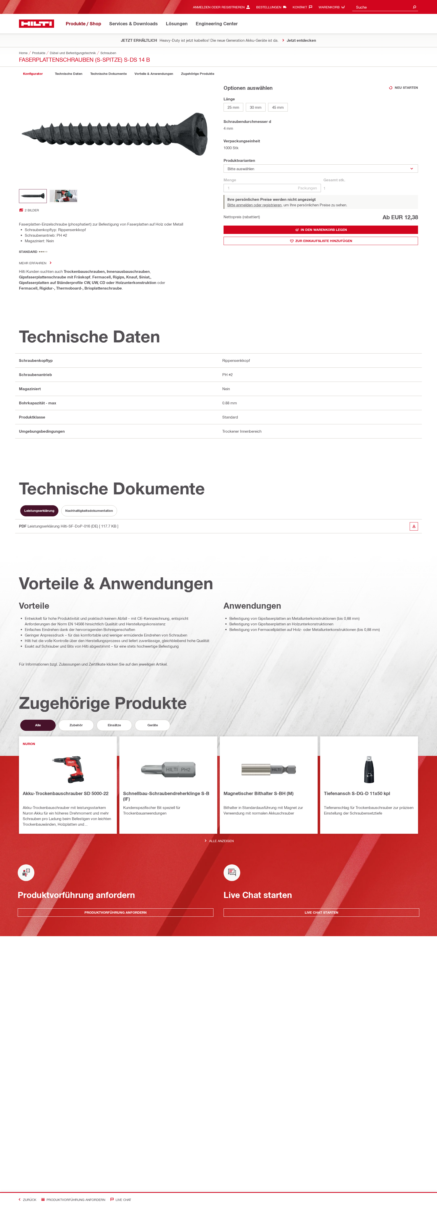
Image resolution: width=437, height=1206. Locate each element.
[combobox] (385, 7)
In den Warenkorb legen (324, 230)
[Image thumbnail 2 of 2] (63, 196)
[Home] (36, 23)
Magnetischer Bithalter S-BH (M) (258, 793)
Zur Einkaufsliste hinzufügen (323, 241)
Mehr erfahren (32, 263)
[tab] (33, 74)
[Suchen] (414, 7)
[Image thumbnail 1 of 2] (33, 196)
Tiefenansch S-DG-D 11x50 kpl (357, 793)
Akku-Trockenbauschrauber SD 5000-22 (65, 793)
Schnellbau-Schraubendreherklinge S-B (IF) (166, 796)
